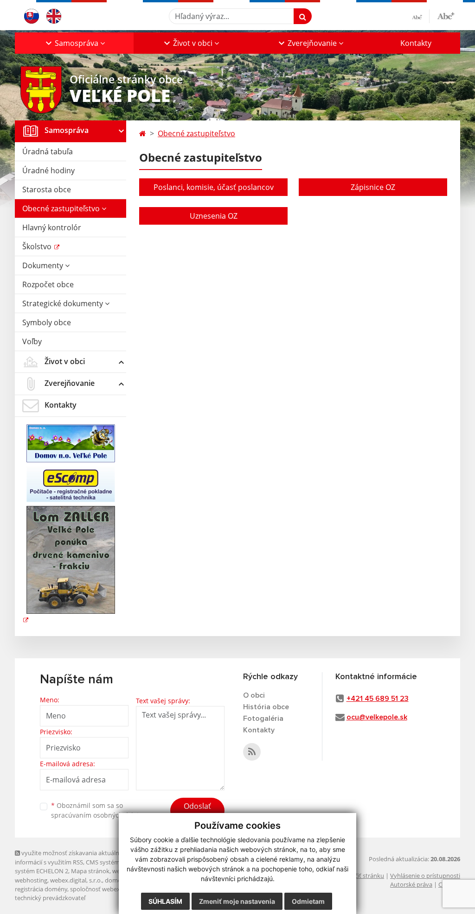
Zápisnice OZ (373, 187)
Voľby (32, 341)
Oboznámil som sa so (98, 810)
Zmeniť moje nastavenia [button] (237, 901)
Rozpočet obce (48, 284)
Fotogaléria (263, 718)
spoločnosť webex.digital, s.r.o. (112, 889)
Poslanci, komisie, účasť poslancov (214, 187)
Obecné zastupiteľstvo (62, 208)
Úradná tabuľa (47, 151)
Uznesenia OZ (214, 216)
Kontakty (415, 43)
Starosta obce (46, 189)
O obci (254, 695)
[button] (74, 43)
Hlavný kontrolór (51, 227)
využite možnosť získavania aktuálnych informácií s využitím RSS (72, 857)
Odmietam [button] (308, 901)
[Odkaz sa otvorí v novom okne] (252, 752)
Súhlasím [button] (165, 901)
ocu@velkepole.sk (377, 717)
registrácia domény (41, 889)
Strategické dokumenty (63, 303)
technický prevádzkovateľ (50, 898)
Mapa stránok (90, 871)
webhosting (31, 880)
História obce (266, 707)
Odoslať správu (197, 811)
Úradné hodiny (48, 170)
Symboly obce (46, 322)
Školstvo (37, 246)
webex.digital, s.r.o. (76, 880)
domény (116, 880)
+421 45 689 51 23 (378, 698)
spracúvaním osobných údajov (98, 815)
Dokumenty (43, 265)
